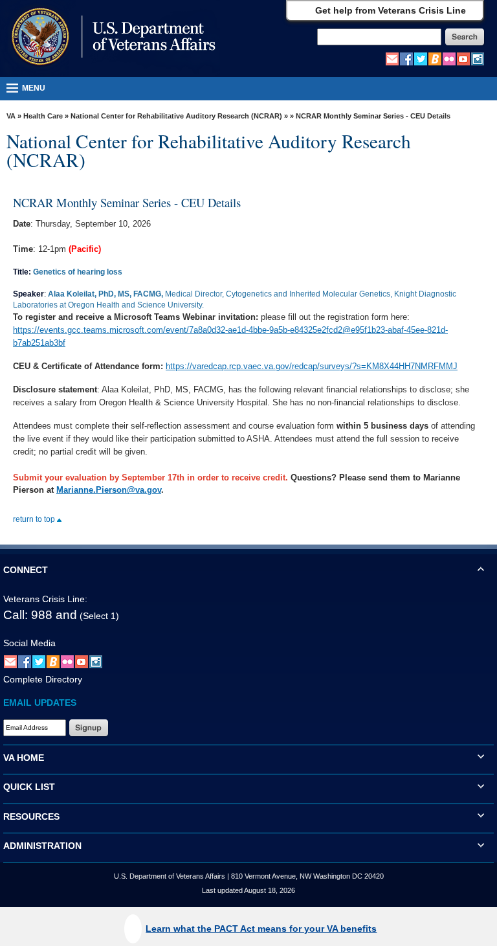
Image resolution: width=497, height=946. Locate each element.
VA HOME (23, 757)
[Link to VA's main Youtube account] (463, 58)
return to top (35, 519)
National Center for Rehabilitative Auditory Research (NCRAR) (176, 116)
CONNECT (25, 570)
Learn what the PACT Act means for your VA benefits (261, 928)
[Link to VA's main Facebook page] (406, 58)
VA (11, 116)
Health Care (43, 116)
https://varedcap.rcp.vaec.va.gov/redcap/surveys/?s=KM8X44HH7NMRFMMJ (312, 366)
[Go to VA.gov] (110, 38)
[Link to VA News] (435, 58)
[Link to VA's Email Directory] (392, 58)
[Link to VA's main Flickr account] (449, 58)
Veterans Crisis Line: (45, 599)
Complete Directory (42, 679)
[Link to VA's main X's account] (39, 661)
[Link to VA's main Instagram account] (477, 58)
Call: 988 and (40, 615)
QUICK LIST (29, 787)
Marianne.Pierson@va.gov (108, 490)
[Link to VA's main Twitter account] (421, 58)
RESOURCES (31, 816)
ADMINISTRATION (42, 845)
